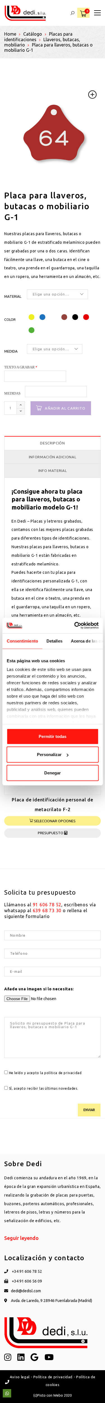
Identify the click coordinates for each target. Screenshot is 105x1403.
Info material (52, 470)
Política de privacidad (53, 1377)
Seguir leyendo (21, 1238)
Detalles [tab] (54, 640)
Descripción (52, 443)
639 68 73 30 (47, 910)
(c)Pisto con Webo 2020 (52, 1395)
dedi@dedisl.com (26, 1291)
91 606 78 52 (47, 904)
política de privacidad (62, 1073)
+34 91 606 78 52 (26, 1271)
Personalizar (49, 754)
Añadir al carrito (65, 408)
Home (10, 33)
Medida (11, 351)
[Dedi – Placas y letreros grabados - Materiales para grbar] (25, 13)
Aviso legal (20, 1377)
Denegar (52, 772)
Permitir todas (52, 736)
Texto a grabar (19, 367)
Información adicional (52, 457)
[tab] (52, 443)
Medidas (12, 393)
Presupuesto (51, 833)
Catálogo (32, 33)
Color (10, 319)
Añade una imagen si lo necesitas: (39, 989)
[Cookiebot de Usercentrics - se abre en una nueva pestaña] (75, 625)
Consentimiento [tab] (22, 640)
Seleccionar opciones (54, 821)
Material (12, 296)
